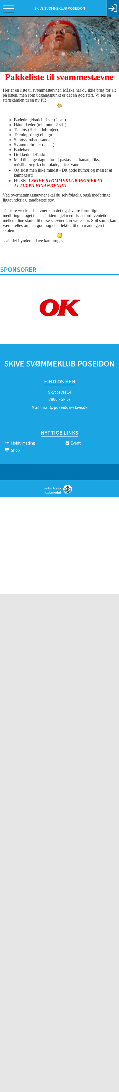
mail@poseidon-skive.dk (64, 407)
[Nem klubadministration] (60, 493)
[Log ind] (113, 8)
